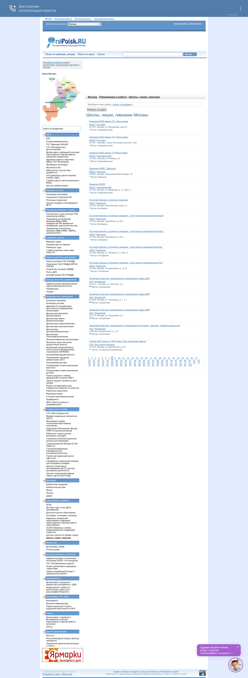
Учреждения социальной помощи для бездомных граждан (62, 462)
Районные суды (53, 247)
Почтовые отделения (56, 200)
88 (135, 365)
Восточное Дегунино (105, 344)
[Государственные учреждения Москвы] (66, 49)
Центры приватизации (57, 185)
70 (167, 363)
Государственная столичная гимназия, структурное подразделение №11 (126, 231)
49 (185, 360)
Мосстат (50, 635)
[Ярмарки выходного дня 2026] (60, 655)
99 (185, 365)
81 (103, 365)
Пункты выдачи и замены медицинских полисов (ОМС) (60, 376)
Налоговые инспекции (56, 194)
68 (158, 363)
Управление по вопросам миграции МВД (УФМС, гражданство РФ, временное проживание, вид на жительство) (62, 222)
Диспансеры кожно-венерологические (55, 319)
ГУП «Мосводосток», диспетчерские (56, 148)
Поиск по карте (86, 54)
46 (171, 360)
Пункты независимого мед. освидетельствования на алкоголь (62, 387)
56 (103, 363)
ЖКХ (48, 134)
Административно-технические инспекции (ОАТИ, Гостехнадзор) (62, 559)
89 (139, 365)
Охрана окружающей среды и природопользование (60, 572)
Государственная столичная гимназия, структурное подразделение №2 (125, 247)
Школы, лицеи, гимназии (144, 97)
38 (135, 360)
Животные (51, 542)
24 (183, 358)
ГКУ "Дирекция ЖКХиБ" (57, 144)
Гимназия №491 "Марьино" (102, 168)
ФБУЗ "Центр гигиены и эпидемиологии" (57, 403)
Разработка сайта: (51, 674)
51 (194, 360)
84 (117, 365)
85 (121, 365)
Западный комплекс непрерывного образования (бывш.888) (119, 310)
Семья (49, 613)
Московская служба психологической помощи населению (58, 423)
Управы (49, 292)
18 (155, 358)
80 (98, 365)
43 (158, 360)
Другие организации (56, 631)
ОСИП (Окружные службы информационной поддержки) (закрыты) (60, 530)
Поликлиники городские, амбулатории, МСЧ (58, 358)
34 (117, 360)
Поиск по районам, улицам (60, 54)
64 (139, 363)
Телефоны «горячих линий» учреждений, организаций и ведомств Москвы (61, 64)
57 (107, 363)
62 (130, 363)
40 (144, 360)
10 (119, 358)
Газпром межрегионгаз (57, 141)
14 (137, 358)
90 (144, 365)
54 (94, 363)
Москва (92, 97)
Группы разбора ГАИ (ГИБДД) (60, 261)
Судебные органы (55, 237)
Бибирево (101, 203)
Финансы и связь (55, 190)
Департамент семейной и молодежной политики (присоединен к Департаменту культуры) (61, 620)
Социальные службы (56, 409)
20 (164, 358)
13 (132, 358)
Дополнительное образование (61, 512)
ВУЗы (49, 505)
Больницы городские (56, 300)
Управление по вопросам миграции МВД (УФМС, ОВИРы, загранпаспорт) (61, 230)
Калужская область (83, 19)
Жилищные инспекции (57, 165)
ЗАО (91, 282)
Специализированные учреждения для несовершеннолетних (57, 451)
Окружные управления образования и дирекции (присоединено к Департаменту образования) (61, 521)
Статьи (101, 54)
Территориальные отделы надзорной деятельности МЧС (61, 607)
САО (91, 344)
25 (187, 358)
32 (107, 360)
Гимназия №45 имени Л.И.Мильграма (108, 153)
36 (126, 360)
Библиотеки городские (57, 484)
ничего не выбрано (122, 104)
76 (194, 363)
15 (142, 358)
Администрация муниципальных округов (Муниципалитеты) (61, 285)
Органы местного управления (61, 279)
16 (146, 358)
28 (89, 360)
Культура (51, 480)
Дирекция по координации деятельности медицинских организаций (59, 308)
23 (178, 358)
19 (160, 358)
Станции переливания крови (60, 396)
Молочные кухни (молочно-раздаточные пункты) (59, 343)
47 (176, 360)
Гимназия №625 (97, 184)
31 (103, 360)
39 (139, 360)
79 (94, 365)
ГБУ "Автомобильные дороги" (60, 563)
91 (148, 365)
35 (121, 360)
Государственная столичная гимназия (108, 200)
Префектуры (52, 289)
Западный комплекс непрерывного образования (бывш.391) (119, 278)
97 (176, 365)
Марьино (101, 172)
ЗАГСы (49, 627)
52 (199, 360)
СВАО (92, 203)
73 (180, 363)
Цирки (49, 496)
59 (117, 363)
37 (130, 360)
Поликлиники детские (56, 362)
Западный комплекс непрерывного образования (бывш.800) (119, 294)
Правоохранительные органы (61, 257)
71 (171, 363)
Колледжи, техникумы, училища (61, 515)
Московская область (63, 19)
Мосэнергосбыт (53, 167)
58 (112, 363)
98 (180, 365)
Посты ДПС (51, 272)
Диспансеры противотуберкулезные (57, 330)
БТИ (48, 138)
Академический (104, 156)
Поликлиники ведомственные (60, 355)
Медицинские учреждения (59, 296)
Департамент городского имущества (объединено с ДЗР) (61, 583)
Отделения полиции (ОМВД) (60, 269)
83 (112, 365)
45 (167, 360)
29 (94, 360)
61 (126, 363)
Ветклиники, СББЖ (55, 547)
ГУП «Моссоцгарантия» (57, 413)
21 (169, 358)
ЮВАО (92, 172)
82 (107, 365)
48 (180, 360)
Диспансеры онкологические (60, 326)
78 (89, 365)
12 (128, 358)
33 (112, 360)
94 (162, 365)
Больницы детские (55, 303)
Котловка (101, 124)
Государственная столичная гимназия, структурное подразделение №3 (125, 262)
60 (121, 363)
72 (176, 363)
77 (199, 363)
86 (126, 365)
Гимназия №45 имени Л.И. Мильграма (108, 121)
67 (153, 363)
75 (189, 363)
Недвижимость (53, 578)
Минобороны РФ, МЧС (57, 596)
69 (162, 363)
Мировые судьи (53, 242)
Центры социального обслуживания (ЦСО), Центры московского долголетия (60, 468)
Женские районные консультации (62, 339)
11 (123, 358)
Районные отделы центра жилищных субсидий (58, 434)
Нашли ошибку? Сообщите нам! (188, 23)
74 (185, 363)
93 (158, 365)
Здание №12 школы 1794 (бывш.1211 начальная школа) (117, 341)
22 (173, 358)
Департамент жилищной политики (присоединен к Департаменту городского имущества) (62, 154)
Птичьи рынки (53, 549)
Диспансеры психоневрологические (57, 335)
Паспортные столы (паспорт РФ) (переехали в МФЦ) (62, 215)
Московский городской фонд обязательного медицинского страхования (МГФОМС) (60, 349)
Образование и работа (113, 97)
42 (153, 360)
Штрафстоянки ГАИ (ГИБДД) (60, 275)
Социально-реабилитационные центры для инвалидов (61, 439)
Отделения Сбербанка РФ (59, 197)
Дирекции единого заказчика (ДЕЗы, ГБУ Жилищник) (60, 160)
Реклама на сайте (169, 671)
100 (190, 365)
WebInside (67, 674)
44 (162, 360)
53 (89, 363)
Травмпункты (52, 399)
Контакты (154, 671)
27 (196, 358)
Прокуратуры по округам (58, 244)
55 (98, 363)
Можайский (100, 282)
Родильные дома (54, 394)
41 (148, 360)
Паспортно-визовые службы (60, 210)
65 (144, 363)
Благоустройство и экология (60, 554)
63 (135, 363)
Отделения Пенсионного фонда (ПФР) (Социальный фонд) (61, 429)
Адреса (117, 671)
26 (192, 358)
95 (167, 365)
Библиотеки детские (56, 487)
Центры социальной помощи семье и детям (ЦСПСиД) (60, 474)
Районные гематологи (56, 391)
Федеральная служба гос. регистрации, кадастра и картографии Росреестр (58, 589)
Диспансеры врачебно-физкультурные (57, 314)
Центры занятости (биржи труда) (62, 535)
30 (98, 360)
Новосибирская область (104, 19)
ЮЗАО (92, 124)
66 (148, 363)
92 (153, 365)
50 (189, 360)
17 (151, 358)
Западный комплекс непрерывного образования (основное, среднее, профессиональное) (134, 325)
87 (130, 365)
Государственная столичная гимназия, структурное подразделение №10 (126, 215)
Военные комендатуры (57, 603)
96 (171, 365)
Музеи (49, 490)
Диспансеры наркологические (60, 323)
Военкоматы (52, 600)
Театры (49, 493)
